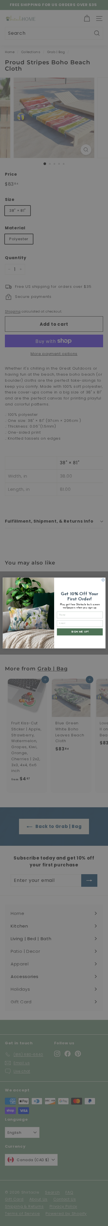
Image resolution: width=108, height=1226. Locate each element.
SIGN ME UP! (79, 632)
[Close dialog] (103, 580)
